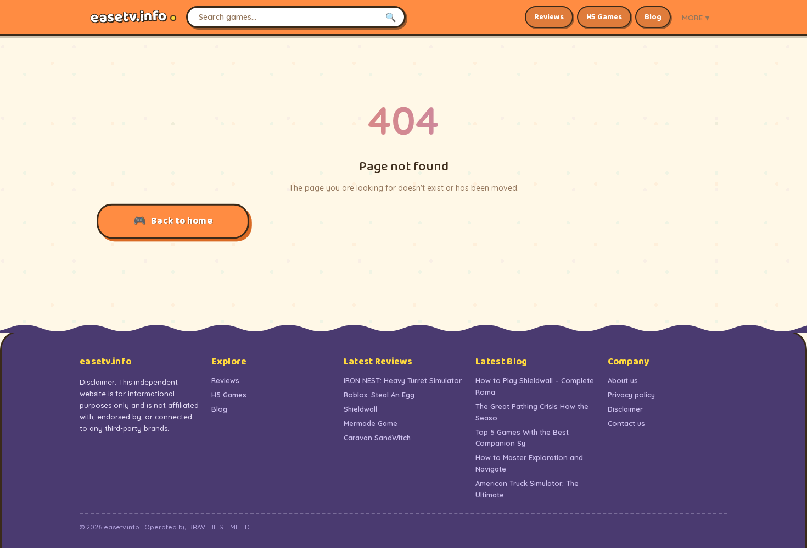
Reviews (549, 17)
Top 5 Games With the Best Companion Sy (522, 438)
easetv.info (129, 17)
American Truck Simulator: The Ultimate (527, 489)
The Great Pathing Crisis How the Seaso (532, 412)
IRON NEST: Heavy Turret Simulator (403, 380)
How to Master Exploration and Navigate (529, 463)
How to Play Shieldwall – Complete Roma (534, 386)
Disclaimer (625, 409)
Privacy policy (631, 394)
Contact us (626, 423)
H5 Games (604, 17)
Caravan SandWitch (377, 437)
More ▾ (695, 17)
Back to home (182, 221)
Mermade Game (370, 423)
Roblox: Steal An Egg (379, 394)
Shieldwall (360, 409)
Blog (653, 17)
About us (623, 380)
